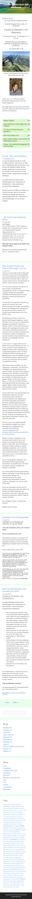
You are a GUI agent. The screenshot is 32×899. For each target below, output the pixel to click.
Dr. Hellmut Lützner (21, 814)
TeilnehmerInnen (10, 875)
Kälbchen (22, 849)
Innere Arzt (17, 845)
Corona (24, 810)
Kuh (11, 849)
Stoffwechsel (5, 873)
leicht (21, 851)
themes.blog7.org (16, 896)
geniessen (15, 835)
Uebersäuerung (6, 877)
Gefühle (9, 835)
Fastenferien (7, 768)
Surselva (4, 875)
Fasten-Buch (5, 827)
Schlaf (4, 867)
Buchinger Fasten (12, 810)
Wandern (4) (7, 749)
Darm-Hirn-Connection (14, 812)
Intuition (14, 847)
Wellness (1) (7, 751)
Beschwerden (10, 808)
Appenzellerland (6, 806)
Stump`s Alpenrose (19, 873)
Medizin (13, 853)
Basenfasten (5, 808)
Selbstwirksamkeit (6, 871)
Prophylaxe (5, 861)
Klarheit (18, 847)
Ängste (17, 886)
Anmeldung (6, 773)
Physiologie (17, 859)
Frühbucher (5, 835)
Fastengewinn (23, 829)
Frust (25, 833)
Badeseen (22, 806)
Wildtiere (18, 882)
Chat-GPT (18, 810)
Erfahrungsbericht (18, 822)
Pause (14, 859)
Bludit (24, 895)
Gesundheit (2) (7, 739)
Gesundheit (5, 837)
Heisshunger (20, 839)
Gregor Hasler (5, 839)
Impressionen (7, 787)
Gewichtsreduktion (15, 837)
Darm (8, 812)
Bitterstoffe (22, 808)
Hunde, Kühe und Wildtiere (14, 156)
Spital (19, 871)
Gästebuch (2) (7, 742)
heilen (10, 839)
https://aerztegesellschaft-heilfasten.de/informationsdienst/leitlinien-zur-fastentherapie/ (15, 432)
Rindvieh (9, 865)
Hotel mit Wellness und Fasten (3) (13, 746)
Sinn (15, 871)
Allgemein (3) (7, 737)
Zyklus (14, 886)
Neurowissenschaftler (17, 857)
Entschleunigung (6, 822)
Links (4, 782)
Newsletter (6, 789)
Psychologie (18, 861)
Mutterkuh (11, 857)
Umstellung (18, 877)
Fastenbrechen (11, 829)
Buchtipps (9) (7, 727)
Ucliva (22, 875)
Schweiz (21, 867)
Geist (12, 835)
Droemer (17, 818)
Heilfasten (14, 839)
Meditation (10, 853)
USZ (21, 877)
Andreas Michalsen (18, 804)
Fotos (11, 833)
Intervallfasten (10, 847)
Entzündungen (12, 822)
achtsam (9, 804)
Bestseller (15, 808)
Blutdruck (5, 810)
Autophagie (17, 806)
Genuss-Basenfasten (22, 835)
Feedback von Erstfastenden (15, 517)
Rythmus (13, 865)
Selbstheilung (15, 869)
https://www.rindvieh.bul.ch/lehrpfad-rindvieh (14, 693)
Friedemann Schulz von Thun (18, 833)
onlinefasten (5, 859)
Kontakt (5, 785)
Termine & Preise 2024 (10, 770)
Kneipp (21, 847)
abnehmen (5, 804)
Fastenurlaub (16, 831)
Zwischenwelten (10, 886)
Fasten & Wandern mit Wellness (16, 6)
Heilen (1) (6, 744)
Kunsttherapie (17, 849)
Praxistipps (22, 859)
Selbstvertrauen (22, 869)
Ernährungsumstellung (8, 826)
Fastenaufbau (5, 829)
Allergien (12, 804)
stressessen (13, 873)
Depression (21, 812)
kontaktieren (26, 109)
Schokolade (16, 867)
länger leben (5, 853)
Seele (24, 867)
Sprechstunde (23, 871)
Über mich (6, 775)
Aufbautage (12, 806)
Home (7, 702)
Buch (8, 810)
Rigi (6, 865)
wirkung (22, 882)
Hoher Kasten (14, 841)
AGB (4, 780)
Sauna (22, 865)
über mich (10, 99)
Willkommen (7, 18)
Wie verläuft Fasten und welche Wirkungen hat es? (14, 267)
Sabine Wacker (18, 865)
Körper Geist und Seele (10, 851)
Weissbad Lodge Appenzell (11, 777)
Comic (22, 810)
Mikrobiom (8, 855)
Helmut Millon (8, 841)
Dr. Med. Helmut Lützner (7, 816)
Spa (17, 871)
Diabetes (4, 814)
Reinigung (9, 863)
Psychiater (13, 861)
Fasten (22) (6, 732)
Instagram (5, 847)
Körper (4, 851)
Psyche (9, 861)
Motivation (12, 855)
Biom (19, 808)
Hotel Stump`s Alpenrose (11, 843)
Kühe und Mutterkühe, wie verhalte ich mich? (14, 590)
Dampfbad (5, 812)
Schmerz (7, 867)
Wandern (22, 879)
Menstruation (18, 853)
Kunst (13, 849)
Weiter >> (16, 702)
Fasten (22, 826)
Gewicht (10, 837)
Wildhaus (15, 882)
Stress (9, 873)
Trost (19, 875)
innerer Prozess (23, 845)
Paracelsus (10, 859)
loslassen (23, 851)
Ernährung (19, 824)
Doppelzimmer (14, 814)
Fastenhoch (5, 831)
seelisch (4, 869)
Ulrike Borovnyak (12, 877)
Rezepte (12, 863)
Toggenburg (15, 875)
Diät (11, 814)
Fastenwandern (6, 833)
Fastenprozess (10, 831)
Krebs (9, 849)
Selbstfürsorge (9, 869)
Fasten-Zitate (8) (8, 735)
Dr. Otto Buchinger (12, 818)
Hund (11, 845)
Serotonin (12, 871)
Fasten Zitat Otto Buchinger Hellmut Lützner (16, 827)
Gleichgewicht (22, 837)
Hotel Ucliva (18, 843)
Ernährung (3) (7, 730)
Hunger (13, 845)
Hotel (18, 841)
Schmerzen (12, 867)
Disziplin (8, 814)
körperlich (17, 851)
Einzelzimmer (22, 818)
